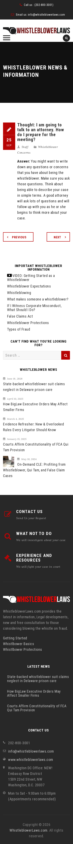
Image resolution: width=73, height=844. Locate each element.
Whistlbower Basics (18, 644)
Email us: (22, 14)
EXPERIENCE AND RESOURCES (34, 558)
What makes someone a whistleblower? (38, 299)
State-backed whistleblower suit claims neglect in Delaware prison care (34, 387)
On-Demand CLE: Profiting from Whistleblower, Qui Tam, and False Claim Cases (34, 470)
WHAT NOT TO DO (34, 533)
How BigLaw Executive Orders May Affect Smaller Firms (35, 407)
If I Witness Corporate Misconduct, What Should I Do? (34, 308)
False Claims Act (20, 316)
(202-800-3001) (43, 5)
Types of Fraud (18, 329)
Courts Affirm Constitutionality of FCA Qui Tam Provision (35, 447)
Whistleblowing (19, 293)
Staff (25, 147)
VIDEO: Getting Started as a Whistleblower (31, 277)
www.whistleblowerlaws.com (30, 759)
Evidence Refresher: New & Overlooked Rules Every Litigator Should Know (33, 427)
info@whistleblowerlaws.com (46, 14)
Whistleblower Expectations (29, 286)
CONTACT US (29, 511)
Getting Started (15, 638)
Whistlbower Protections (22, 649)
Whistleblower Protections (28, 323)
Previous (19, 237)
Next (57, 237)
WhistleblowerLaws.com (28, 830)
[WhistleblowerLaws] (36, 31)
